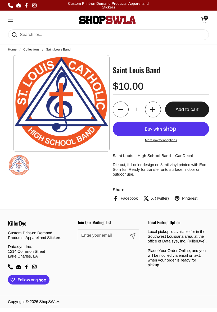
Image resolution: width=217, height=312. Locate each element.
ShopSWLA (49, 301)
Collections (31, 49)
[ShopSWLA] (107, 20)
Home (12, 49)
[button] (121, 109)
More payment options (161, 140)
